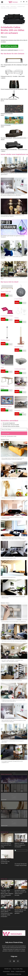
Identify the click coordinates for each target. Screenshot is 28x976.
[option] (14, 67)
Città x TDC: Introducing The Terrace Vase (5, 861)
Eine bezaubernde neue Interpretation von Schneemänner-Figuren (12, 215)
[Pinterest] (26, 2)
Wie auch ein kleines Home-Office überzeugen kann (13, 278)
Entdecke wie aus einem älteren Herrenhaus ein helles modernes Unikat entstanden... (7, 913)
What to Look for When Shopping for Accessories (20, 845)
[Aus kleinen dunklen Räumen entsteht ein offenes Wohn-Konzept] (21, 884)
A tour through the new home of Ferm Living (6, 845)
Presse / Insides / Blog (17, 968)
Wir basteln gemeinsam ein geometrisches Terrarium (12, 236)
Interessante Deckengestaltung (8, 577)
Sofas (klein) (13, 6)
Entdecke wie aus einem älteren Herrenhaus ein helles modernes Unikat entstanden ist (13, 700)
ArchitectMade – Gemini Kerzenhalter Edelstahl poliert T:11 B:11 (14, 89)
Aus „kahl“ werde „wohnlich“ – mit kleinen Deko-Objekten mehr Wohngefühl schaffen (12, 661)
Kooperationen (6, 971)
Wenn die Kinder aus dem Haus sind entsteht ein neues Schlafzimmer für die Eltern (13, 194)
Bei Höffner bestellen (9, 46)
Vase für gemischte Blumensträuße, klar (9, 100)
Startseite (3, 6)
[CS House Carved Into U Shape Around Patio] (21, 856)
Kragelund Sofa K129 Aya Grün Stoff (8, 76)
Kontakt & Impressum (20, 971)
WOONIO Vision (7, 968)
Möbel (7, 6)
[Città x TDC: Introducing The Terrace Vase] (7, 854)
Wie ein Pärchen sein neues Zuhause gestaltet (12, 680)
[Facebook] (21, 2)
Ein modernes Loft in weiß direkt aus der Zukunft (12, 257)
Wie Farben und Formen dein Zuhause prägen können (14, 641)
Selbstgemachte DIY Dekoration (9, 497)
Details (10, 295)
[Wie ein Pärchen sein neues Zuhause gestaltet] (21, 904)
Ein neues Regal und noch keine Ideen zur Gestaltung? (14, 621)
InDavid (12, 971)
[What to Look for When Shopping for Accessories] (21, 837)
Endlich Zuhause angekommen (9, 558)
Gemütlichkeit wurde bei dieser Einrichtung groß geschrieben (14, 173)
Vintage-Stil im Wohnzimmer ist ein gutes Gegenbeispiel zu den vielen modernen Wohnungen (13, 538)
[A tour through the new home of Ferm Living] (7, 837)
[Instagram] (24, 2)
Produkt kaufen (4, 390)
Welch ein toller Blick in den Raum (9, 478)
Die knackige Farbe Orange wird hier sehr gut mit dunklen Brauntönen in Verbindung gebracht (13, 459)
